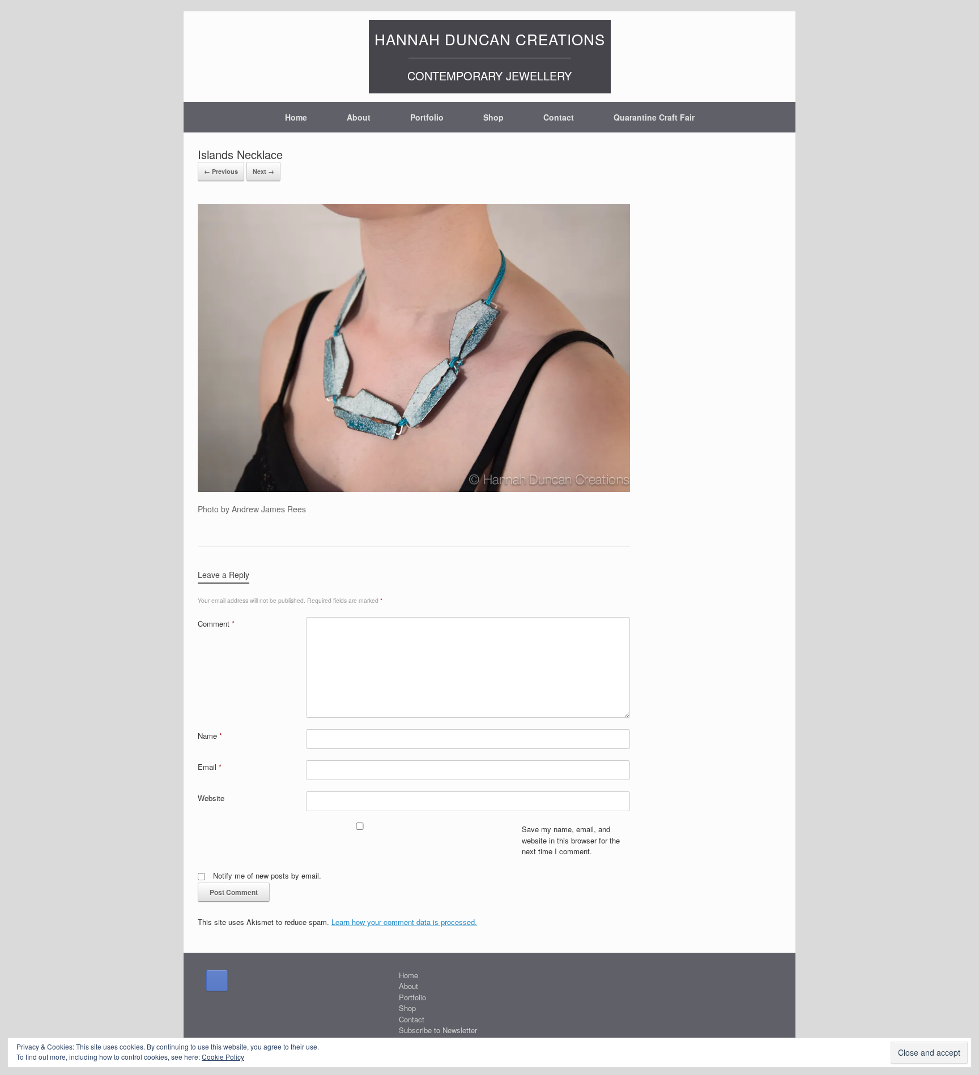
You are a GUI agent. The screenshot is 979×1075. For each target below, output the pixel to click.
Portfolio (427, 117)
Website (211, 798)
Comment (216, 623)
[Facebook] (217, 980)
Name (210, 735)
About (359, 117)
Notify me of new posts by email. (267, 875)
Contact (558, 117)
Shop (493, 117)
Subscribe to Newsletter (438, 1030)
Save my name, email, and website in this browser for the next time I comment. (571, 840)
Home (296, 117)
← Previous (221, 171)
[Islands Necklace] (414, 488)
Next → (263, 171)
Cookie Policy (223, 1056)
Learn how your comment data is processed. (404, 921)
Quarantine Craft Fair (654, 117)
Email (210, 766)
